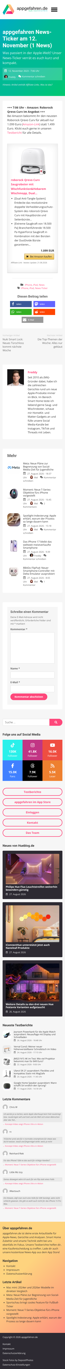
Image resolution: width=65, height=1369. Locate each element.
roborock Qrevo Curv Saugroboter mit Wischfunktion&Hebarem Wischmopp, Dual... (28, 186)
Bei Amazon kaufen (41, 256)
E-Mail (15, 682)
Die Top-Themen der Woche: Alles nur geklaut (50, 343)
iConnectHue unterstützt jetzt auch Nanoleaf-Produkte (28, 947)
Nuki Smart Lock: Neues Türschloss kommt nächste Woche (13, 345)
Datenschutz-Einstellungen (16, 1364)
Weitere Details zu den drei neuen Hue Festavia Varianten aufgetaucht (29, 1006)
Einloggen (32, 812)
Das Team (32, 833)
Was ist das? (46, 84)
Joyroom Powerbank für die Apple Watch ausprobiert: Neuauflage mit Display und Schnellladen (34, 1034)
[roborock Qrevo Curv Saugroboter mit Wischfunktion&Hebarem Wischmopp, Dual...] (32, 161)
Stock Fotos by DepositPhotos (18, 1360)
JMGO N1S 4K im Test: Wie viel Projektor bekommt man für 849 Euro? (34, 1060)
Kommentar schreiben (33, 76)
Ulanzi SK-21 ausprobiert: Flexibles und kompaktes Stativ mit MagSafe (34, 1072)
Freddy (12, 77)
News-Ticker (41, 288)
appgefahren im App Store (32, 802)
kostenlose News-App (23, 1252)
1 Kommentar (34, 583)
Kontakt (32, 823)
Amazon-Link (31, 124)
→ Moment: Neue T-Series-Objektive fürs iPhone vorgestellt (29, 1164)
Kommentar (18, 629)
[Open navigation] (54, 9)
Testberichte (32, 792)
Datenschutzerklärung (19, 1273)
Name (15, 668)
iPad (35, 284)
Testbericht (14, 133)
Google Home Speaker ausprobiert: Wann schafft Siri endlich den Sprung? (35, 1084)
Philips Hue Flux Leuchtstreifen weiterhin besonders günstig (31, 888)
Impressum (13, 1270)
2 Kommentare (34, 505)
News (42, 284)
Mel (36, 477)
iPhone (28, 284)
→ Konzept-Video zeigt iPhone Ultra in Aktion (23, 1124)
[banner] (25, 9)
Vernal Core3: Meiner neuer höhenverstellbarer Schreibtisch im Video (35, 1048)
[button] (21, 304)
